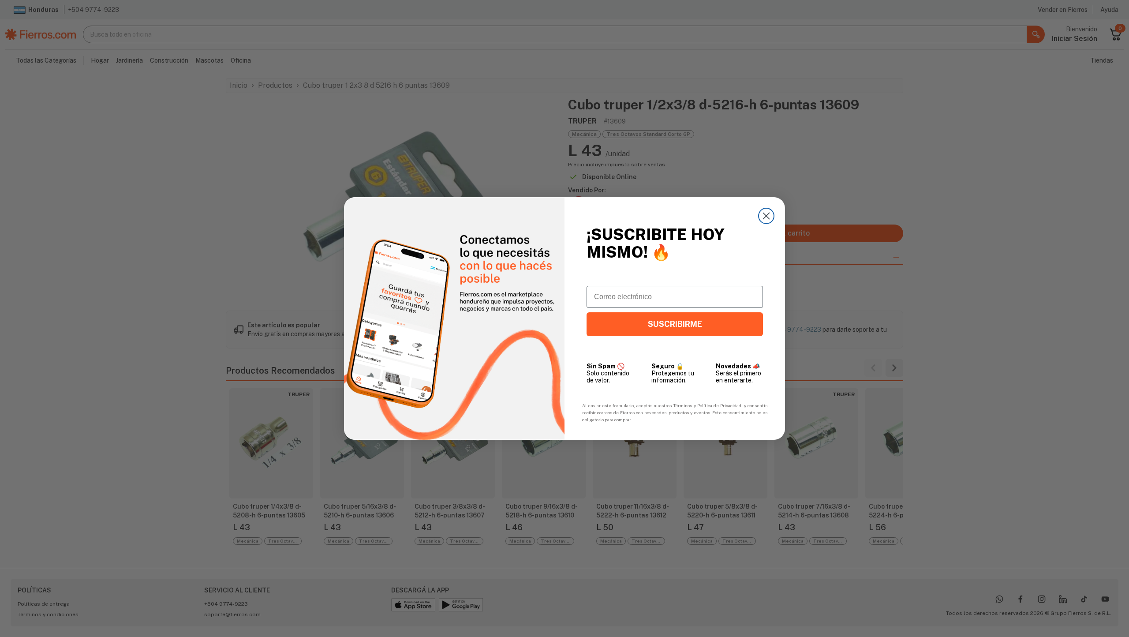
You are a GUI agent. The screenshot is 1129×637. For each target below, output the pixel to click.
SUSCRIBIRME (675, 324)
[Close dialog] (766, 216)
